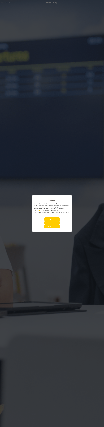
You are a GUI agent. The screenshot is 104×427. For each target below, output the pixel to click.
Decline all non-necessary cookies (52, 222)
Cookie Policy (40, 210)
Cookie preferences (52, 226)
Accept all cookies (52, 219)
